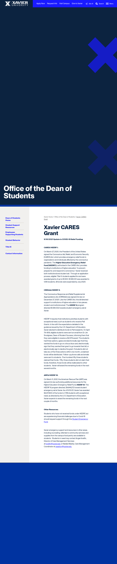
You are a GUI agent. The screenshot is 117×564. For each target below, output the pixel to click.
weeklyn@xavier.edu (63, 446)
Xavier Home (48, 217)
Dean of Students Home (12, 219)
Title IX (8, 247)
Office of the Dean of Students (38, 192)
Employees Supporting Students (14, 233)
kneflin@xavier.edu (53, 444)
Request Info (52, 3)
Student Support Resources (12, 226)
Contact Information (13, 253)
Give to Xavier (77, 3)
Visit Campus (64, 3)
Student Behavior (12, 240)
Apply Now (40, 3)
